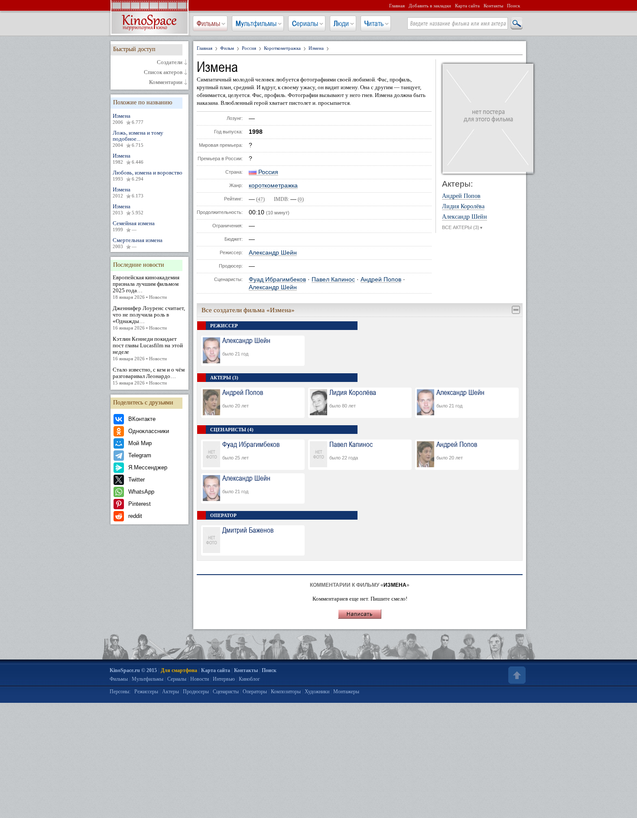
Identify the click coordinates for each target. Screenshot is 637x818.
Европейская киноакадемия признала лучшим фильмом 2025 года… (146, 287)
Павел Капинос (333, 279)
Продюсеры (196, 692)
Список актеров (163, 72)
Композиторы (286, 692)
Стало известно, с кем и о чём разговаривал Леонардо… (149, 375)
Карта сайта (467, 5)
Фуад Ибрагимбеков (277, 279)
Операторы (255, 692)
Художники (317, 692)
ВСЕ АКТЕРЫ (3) (462, 227)
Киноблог (249, 679)
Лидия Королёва (463, 207)
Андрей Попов (381, 279)
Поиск (513, 5)
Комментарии (165, 82)
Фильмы (208, 23)
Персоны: (120, 692)
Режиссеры (146, 692)
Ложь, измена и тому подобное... (138, 138)
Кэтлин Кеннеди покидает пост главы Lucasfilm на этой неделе (148, 348)
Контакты (493, 5)
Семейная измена (134, 226)
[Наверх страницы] (516, 675)
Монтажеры (346, 692)
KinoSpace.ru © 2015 (133, 670)
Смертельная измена (137, 243)
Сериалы (305, 23)
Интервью (224, 679)
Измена (128, 119)
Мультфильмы (256, 23)
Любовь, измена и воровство (147, 175)
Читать (374, 23)
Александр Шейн (273, 252)
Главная (397, 5)
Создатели (169, 62)
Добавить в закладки (430, 5)
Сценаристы (226, 692)
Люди (341, 23)
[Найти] (516, 23)
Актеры (170, 692)
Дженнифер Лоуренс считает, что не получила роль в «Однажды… (149, 317)
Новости (199, 679)
